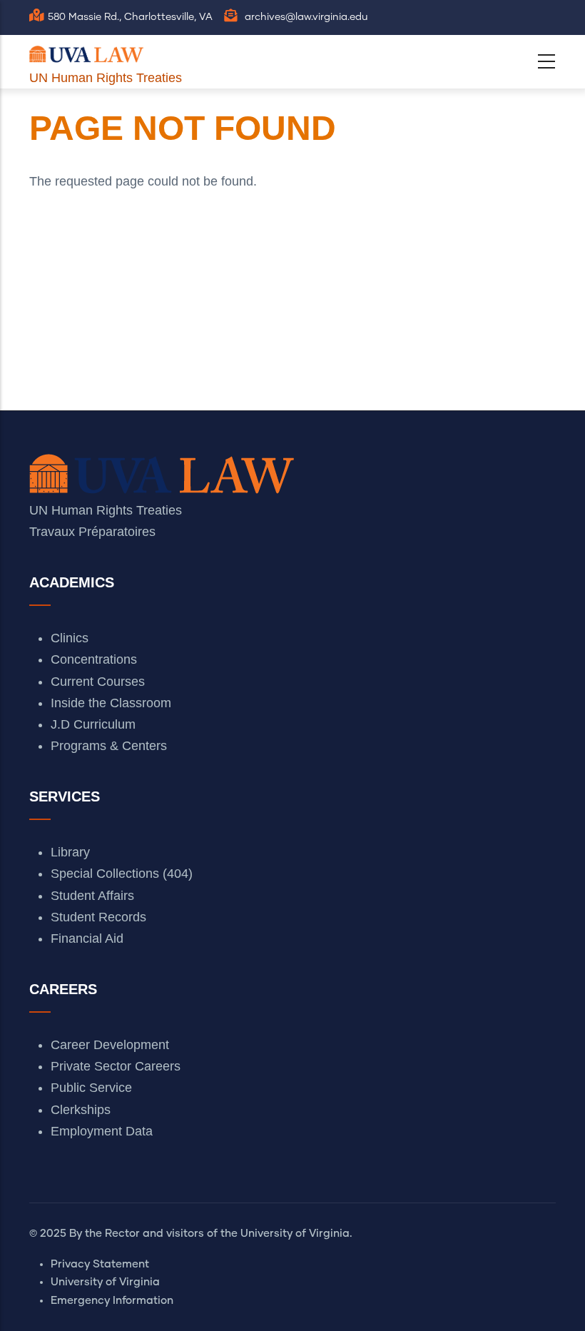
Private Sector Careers (115, 1066)
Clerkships (81, 1110)
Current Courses (98, 681)
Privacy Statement (100, 1264)
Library (70, 852)
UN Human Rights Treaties (105, 78)
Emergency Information (112, 1300)
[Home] (86, 51)
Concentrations (94, 659)
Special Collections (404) (122, 873)
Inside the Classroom (111, 703)
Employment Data (102, 1131)
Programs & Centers (109, 746)
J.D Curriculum (93, 724)
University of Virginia (105, 1282)
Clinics (69, 638)
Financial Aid (87, 938)
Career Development (110, 1045)
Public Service (91, 1088)
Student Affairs (92, 896)
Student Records (98, 917)
